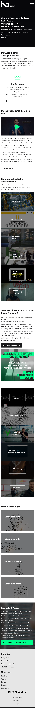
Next (32, 89)
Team (3, 679)
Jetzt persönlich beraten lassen (16, 643)
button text (5, 511)
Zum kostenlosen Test (10, 345)
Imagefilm (5, 658)
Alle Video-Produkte (8, 667)
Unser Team (7, 169)
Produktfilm (5, 661)
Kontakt (4, 676)
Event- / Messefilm (8, 664)
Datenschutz (17, 701)
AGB (17, 704)
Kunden (4, 682)
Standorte (5, 688)
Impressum (17, 697)
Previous (2, 89)
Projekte (4, 685)
